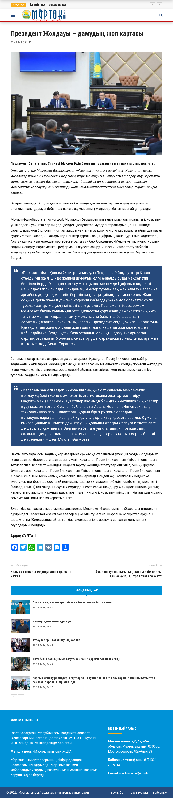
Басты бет (118, 792)
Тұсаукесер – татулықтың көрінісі (56, 640)
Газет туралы (139, 792)
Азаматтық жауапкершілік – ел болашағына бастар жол (72, 602)
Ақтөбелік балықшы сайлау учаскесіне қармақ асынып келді (76, 659)
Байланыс (160, 792)
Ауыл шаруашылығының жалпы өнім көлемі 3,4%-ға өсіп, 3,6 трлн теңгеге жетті (128, 574)
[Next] (21, 696)
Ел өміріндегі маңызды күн (48, 4)
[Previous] (14, 696)
